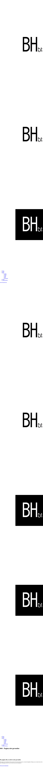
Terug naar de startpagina (4, 765)
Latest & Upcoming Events (3, 282)
